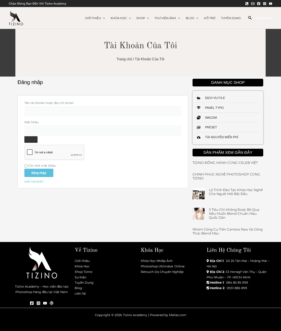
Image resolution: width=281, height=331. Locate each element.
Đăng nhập (38, 173)
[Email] (252, 3)
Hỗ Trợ (209, 18)
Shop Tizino (83, 272)
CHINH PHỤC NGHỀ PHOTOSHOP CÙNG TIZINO (226, 176)
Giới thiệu (82, 261)
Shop (140, 18)
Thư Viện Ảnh (165, 18)
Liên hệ (80, 293)
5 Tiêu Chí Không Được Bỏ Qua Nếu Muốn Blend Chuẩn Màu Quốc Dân (234, 214)
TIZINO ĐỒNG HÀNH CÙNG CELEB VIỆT (225, 163)
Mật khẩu (36, 121)
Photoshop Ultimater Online (162, 266)
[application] (103, 18)
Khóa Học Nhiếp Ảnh (157, 261)
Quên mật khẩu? (34, 181)
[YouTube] (270, 3)
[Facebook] (258, 3)
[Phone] (247, 3)
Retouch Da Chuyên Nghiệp (162, 272)
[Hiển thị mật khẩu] (31, 139)
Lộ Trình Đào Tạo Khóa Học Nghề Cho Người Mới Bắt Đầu (236, 192)
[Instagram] (264, 3)
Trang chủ (124, 59)
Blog (190, 18)
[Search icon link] (250, 18)
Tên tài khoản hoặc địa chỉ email (53, 102)
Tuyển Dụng (231, 18)
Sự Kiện (80, 277)
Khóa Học (119, 18)
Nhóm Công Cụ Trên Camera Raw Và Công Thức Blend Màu (228, 231)
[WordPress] (52, 303)
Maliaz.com (177, 315)
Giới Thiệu (93, 18)
